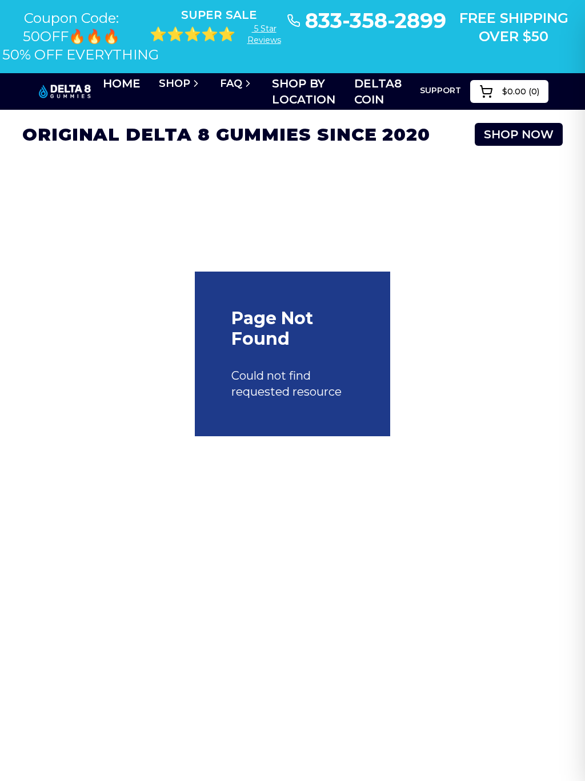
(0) (520, 91)
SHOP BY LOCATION (303, 91)
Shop (174, 83)
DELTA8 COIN (378, 91)
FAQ (231, 83)
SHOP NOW (519, 134)
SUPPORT (440, 90)
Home (122, 83)
